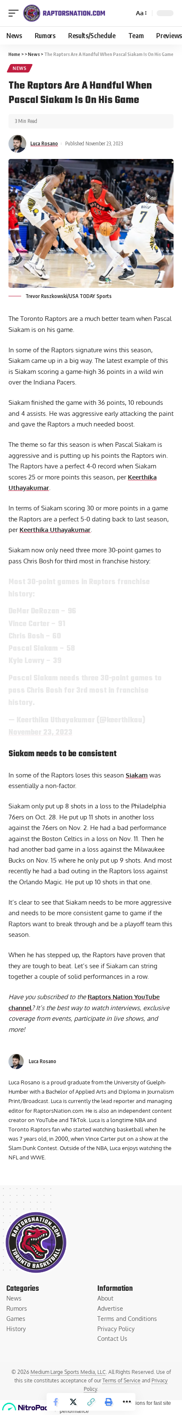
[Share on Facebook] (55, 1402)
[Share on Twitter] (73, 1402)
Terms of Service (121, 1380)
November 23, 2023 (40, 732)
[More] (126, 1402)
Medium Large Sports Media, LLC (68, 1372)
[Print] (109, 1402)
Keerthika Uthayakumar (55, 530)
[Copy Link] (91, 1402)
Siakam (137, 775)
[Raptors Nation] (64, 13)
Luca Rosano (44, 143)
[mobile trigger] (15, 13)
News (20, 68)
